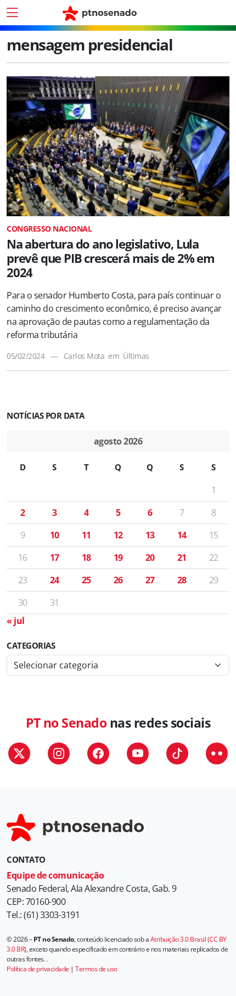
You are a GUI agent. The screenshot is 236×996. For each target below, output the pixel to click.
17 (54, 558)
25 (86, 580)
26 (118, 580)
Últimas (136, 356)
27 (150, 580)
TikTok (177, 753)
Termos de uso (96, 969)
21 (182, 558)
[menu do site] (12, 12)
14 (182, 535)
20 (150, 558)
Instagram (59, 753)
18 (86, 558)
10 (54, 535)
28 (182, 580)
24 (54, 580)
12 (118, 535)
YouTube (138, 753)
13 (150, 535)
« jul (16, 621)
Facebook (98, 753)
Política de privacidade (38, 969)
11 (86, 535)
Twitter (19, 753)
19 (118, 558)
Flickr (217, 753)
